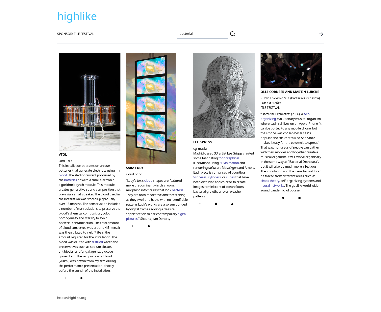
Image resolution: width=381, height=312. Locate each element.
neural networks (272, 185)
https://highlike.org (71, 298)
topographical (228, 158)
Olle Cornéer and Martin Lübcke (290, 92)
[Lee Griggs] (224, 96)
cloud (148, 180)
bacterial (178, 190)
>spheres (200, 177)
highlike (77, 16)
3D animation (229, 163)
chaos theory (270, 181)
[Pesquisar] (233, 34)
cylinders (214, 177)
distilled (97, 242)
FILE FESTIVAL (270, 107)
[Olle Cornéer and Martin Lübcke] (291, 71)
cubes (230, 177)
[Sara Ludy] (157, 109)
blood (63, 175)
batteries (70, 180)
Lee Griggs (202, 142)
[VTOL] (89, 102)
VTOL (63, 154)
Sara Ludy (135, 168)
